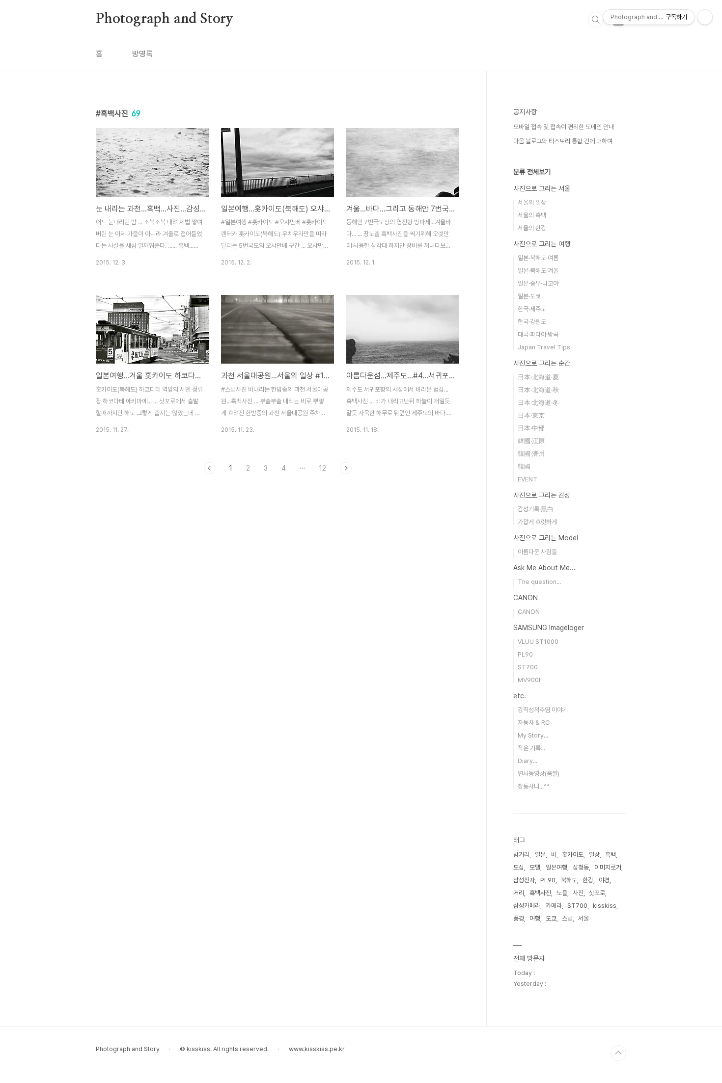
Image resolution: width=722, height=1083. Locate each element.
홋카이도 (572, 854)
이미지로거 (607, 867)
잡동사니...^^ (534, 786)
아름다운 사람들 (537, 551)
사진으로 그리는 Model (545, 538)
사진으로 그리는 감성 (541, 495)
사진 (578, 893)
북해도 (569, 880)
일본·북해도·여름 (538, 258)
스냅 (567, 918)
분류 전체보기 (532, 172)
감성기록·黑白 (536, 509)
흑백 (610, 854)
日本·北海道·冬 (538, 402)
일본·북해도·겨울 (538, 270)
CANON (525, 598)
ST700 (528, 667)
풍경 (518, 918)
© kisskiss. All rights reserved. (224, 1049)
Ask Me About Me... (544, 568)
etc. (519, 696)
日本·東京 (531, 415)
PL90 (525, 654)
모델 (534, 867)
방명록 (142, 53)
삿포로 (597, 893)
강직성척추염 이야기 (543, 709)
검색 (595, 19)
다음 (346, 468)
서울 (583, 918)
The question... (539, 581)
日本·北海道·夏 (538, 377)
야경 (604, 880)
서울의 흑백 (532, 215)
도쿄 (551, 918)
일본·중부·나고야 (538, 283)
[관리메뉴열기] (704, 17)
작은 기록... (531, 748)
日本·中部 (531, 428)
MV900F (530, 680)
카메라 (554, 905)
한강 (588, 880)
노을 (561, 893)
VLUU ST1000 (538, 641)
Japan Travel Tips (544, 347)
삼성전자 (524, 880)
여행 (534, 918)
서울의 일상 (532, 202)
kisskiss (604, 905)
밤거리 (521, 854)
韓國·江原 (531, 441)
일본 (540, 854)
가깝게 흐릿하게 (537, 522)
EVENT (527, 479)
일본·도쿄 (529, 296)
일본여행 (556, 867)
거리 (518, 893)
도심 (518, 867)
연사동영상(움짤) (538, 773)
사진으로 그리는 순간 (541, 363)
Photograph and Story (164, 19)
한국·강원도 (532, 321)
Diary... (527, 761)
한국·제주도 (532, 309)
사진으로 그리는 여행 (541, 244)
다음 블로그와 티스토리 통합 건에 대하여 (562, 141)
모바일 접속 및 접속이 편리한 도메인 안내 (563, 127)
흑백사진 (540, 893)
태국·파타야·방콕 (538, 334)
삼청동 (581, 867)
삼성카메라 (526, 905)
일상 (594, 854)
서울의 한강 (532, 228)
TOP (618, 1053)
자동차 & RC (534, 722)
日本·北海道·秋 (538, 390)
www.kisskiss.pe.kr (317, 1049)
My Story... (533, 735)
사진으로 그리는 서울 (541, 188)
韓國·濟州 (531, 453)
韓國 (524, 466)
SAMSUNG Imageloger (548, 628)
